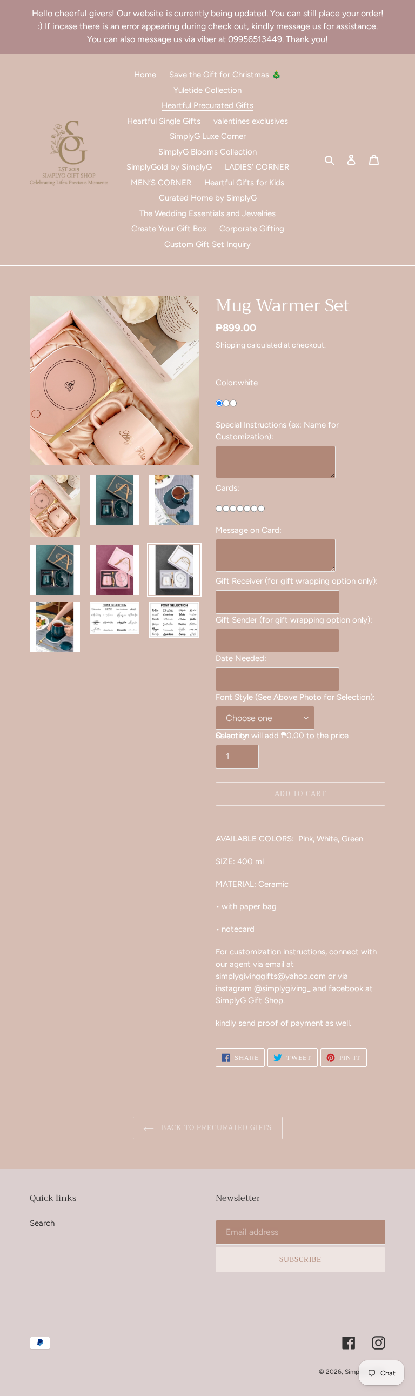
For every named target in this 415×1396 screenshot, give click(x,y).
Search (42, 1223)
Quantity (231, 735)
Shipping (230, 344)
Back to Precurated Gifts (215, 1127)
